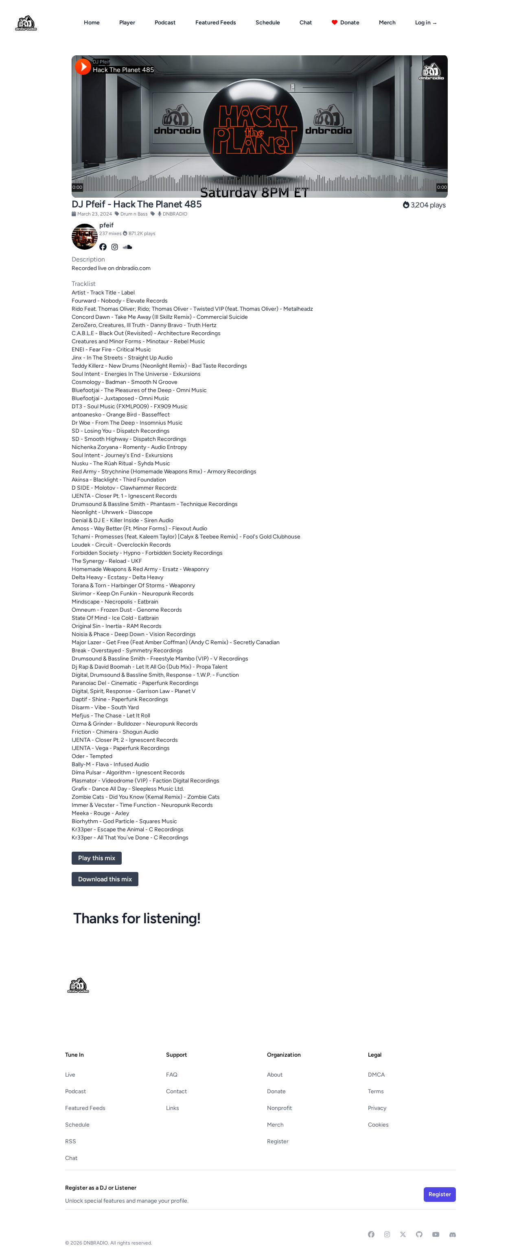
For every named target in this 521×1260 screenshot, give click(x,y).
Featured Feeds (215, 22)
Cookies (378, 1124)
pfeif (106, 225)
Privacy (377, 1108)
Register (278, 1141)
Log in (426, 22)
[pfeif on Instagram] (115, 247)
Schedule (268, 22)
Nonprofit (279, 1108)
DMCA (376, 1074)
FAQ (171, 1074)
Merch (387, 22)
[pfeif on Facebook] (103, 247)
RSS (70, 1141)
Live (70, 1074)
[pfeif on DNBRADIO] (85, 237)
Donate (349, 22)
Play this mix (96, 858)
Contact (176, 1091)
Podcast (165, 22)
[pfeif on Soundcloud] (127, 247)
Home (92, 22)
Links (172, 1108)
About (274, 1074)
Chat (306, 22)
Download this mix (105, 879)
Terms (376, 1091)
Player (127, 22)
